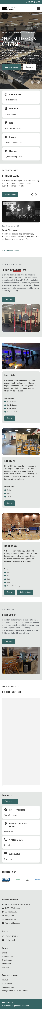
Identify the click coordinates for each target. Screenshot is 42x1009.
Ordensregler (7, 983)
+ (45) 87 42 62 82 (33, 2)
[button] (32, 82)
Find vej (5, 980)
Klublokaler (6, 964)
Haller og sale (7, 956)
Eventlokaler (7, 960)
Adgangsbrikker (8, 987)
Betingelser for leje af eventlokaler (15, 991)
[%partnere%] (14, 880)
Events (4, 953)
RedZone (5, 967)
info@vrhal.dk (14, 853)
